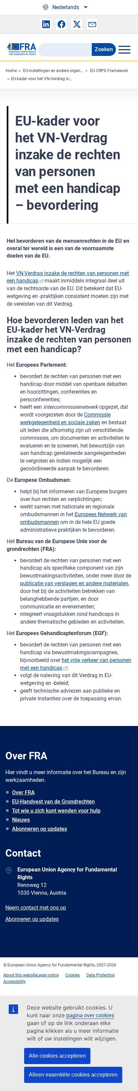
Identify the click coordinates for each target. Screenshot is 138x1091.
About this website (20, 975)
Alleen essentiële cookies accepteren (73, 1075)
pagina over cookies (90, 1015)
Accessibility (14, 981)
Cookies (72, 975)
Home (11, 70)
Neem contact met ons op (35, 907)
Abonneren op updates (39, 829)
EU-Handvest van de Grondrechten (53, 801)
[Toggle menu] (124, 49)
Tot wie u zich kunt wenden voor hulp (56, 810)
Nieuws (21, 820)
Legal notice (48, 975)
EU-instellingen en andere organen (54, 70)
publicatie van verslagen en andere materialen (74, 583)
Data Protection (100, 975)
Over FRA (23, 792)
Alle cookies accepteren (57, 1056)
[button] (46, 24)
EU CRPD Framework (109, 70)
